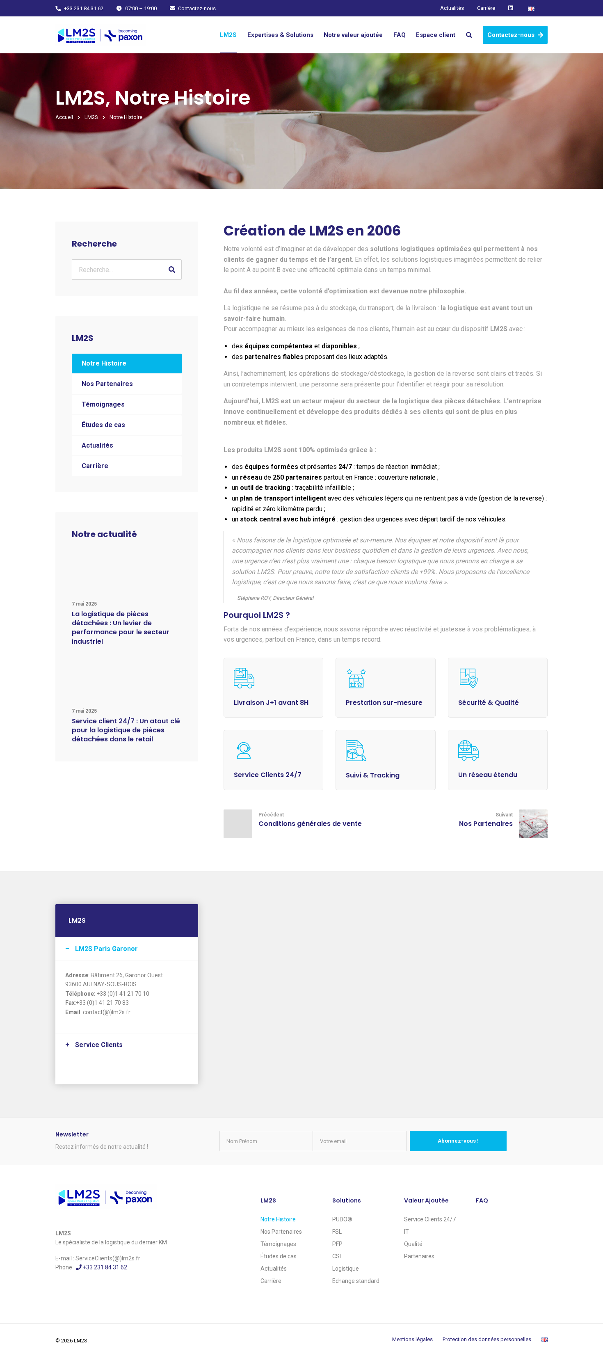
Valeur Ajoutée (426, 1200)
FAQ (399, 35)
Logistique (345, 1268)
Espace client (435, 35)
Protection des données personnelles (487, 1339)
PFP (337, 1244)
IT (406, 1232)
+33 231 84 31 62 (83, 8)
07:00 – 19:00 (140, 8)
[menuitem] (228, 34)
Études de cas (103, 425)
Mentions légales (412, 1339)
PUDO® (342, 1219)
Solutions (346, 1200)
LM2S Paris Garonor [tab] (106, 949)
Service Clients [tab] (99, 1045)
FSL (337, 1232)
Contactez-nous (196, 8)
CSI (336, 1256)
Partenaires (419, 1256)
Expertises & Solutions (280, 35)
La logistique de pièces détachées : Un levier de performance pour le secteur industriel (120, 627)
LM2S (228, 35)
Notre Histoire (104, 363)
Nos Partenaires (107, 384)
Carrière (486, 8)
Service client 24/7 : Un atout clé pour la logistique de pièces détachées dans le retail (126, 730)
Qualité (413, 1244)
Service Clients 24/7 (430, 1219)
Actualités (452, 8)
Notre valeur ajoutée (353, 35)
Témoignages (103, 404)
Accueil (64, 117)
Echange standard (355, 1281)
